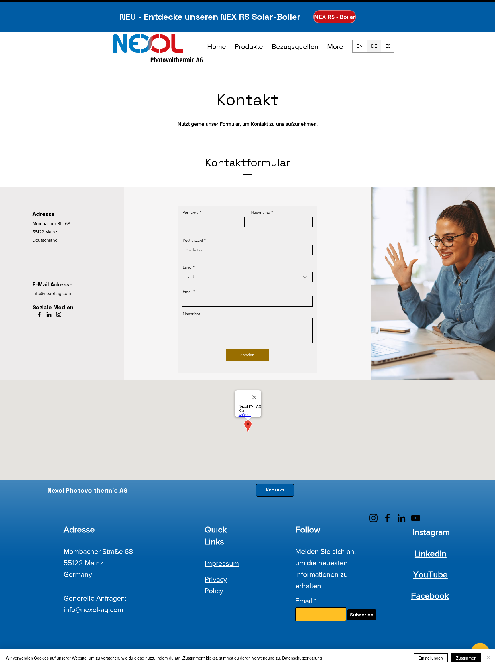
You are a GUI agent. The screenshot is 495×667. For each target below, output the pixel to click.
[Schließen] (488, 657)
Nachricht (191, 314)
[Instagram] (58, 314)
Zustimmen (466, 658)
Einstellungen (431, 658)
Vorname (191, 212)
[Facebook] (39, 314)
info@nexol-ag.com (51, 293)
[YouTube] (415, 518)
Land (187, 267)
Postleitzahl (193, 240)
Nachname (260, 212)
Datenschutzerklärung (302, 658)
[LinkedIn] (49, 314)
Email (187, 292)
